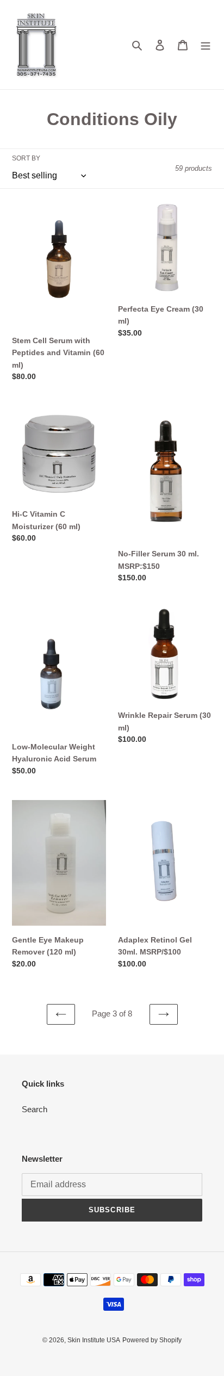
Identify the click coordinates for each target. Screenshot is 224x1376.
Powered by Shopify (152, 1340)
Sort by (26, 158)
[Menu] (205, 45)
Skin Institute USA (93, 1340)
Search (34, 1109)
